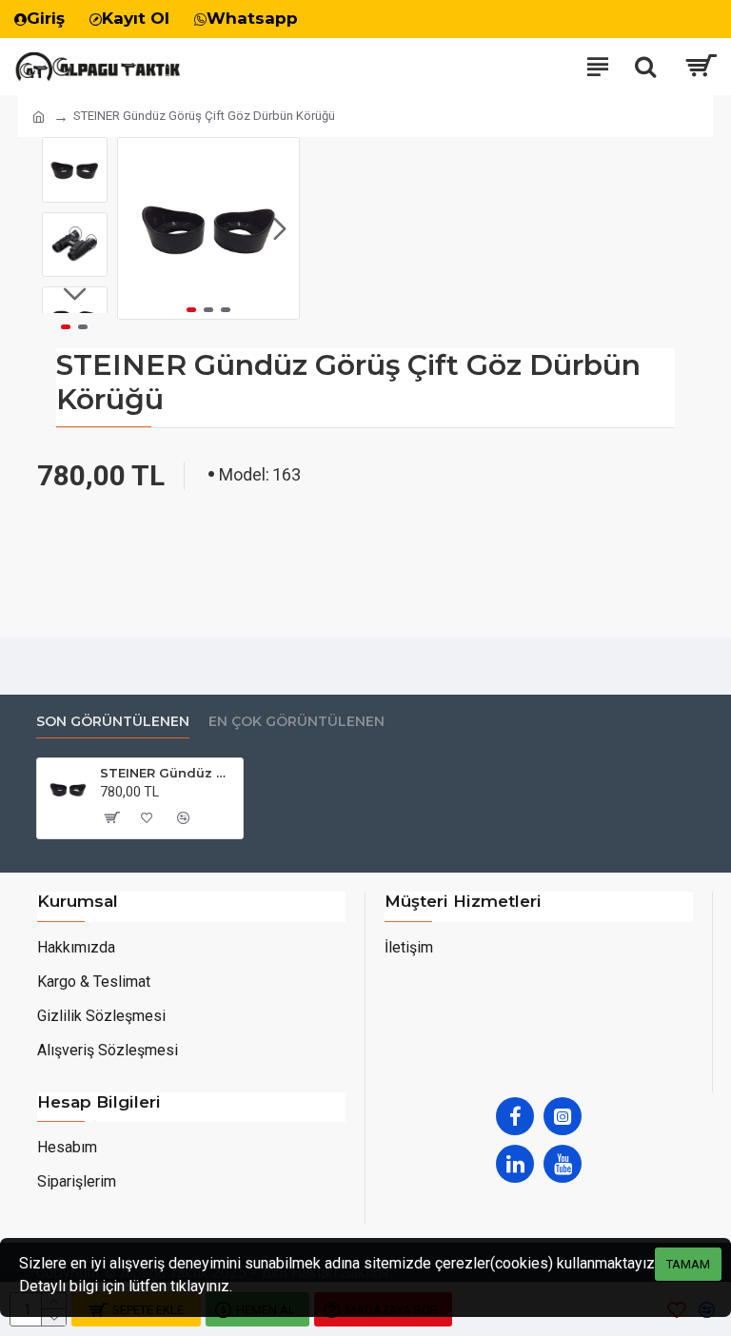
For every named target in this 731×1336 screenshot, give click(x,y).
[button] (137, 228)
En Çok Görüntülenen (296, 722)
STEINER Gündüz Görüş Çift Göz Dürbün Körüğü (168, 772)
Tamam (688, 1264)
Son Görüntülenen (112, 722)
